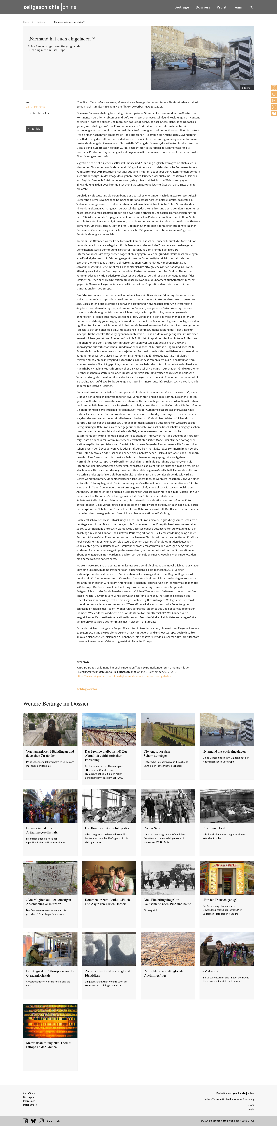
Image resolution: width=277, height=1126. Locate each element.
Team (237, 7)
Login (251, 1109)
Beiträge (182, 7)
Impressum (29, 1101)
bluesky (274, 113)
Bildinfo (246, 87)
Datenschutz (30, 1104)
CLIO (49, 1120)
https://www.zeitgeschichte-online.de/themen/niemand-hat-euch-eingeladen (123, 676)
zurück (36, 128)
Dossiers (203, 7)
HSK (57, 1120)
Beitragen (28, 1097)
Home (26, 21)
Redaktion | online (235, 1093)
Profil (221, 7)
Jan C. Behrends (35, 106)
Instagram (274, 107)
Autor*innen (29, 1093)
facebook (26, 1120)
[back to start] (49, 7)
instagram (42, 1120)
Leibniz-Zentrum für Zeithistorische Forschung (229, 1099)
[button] (274, 87)
